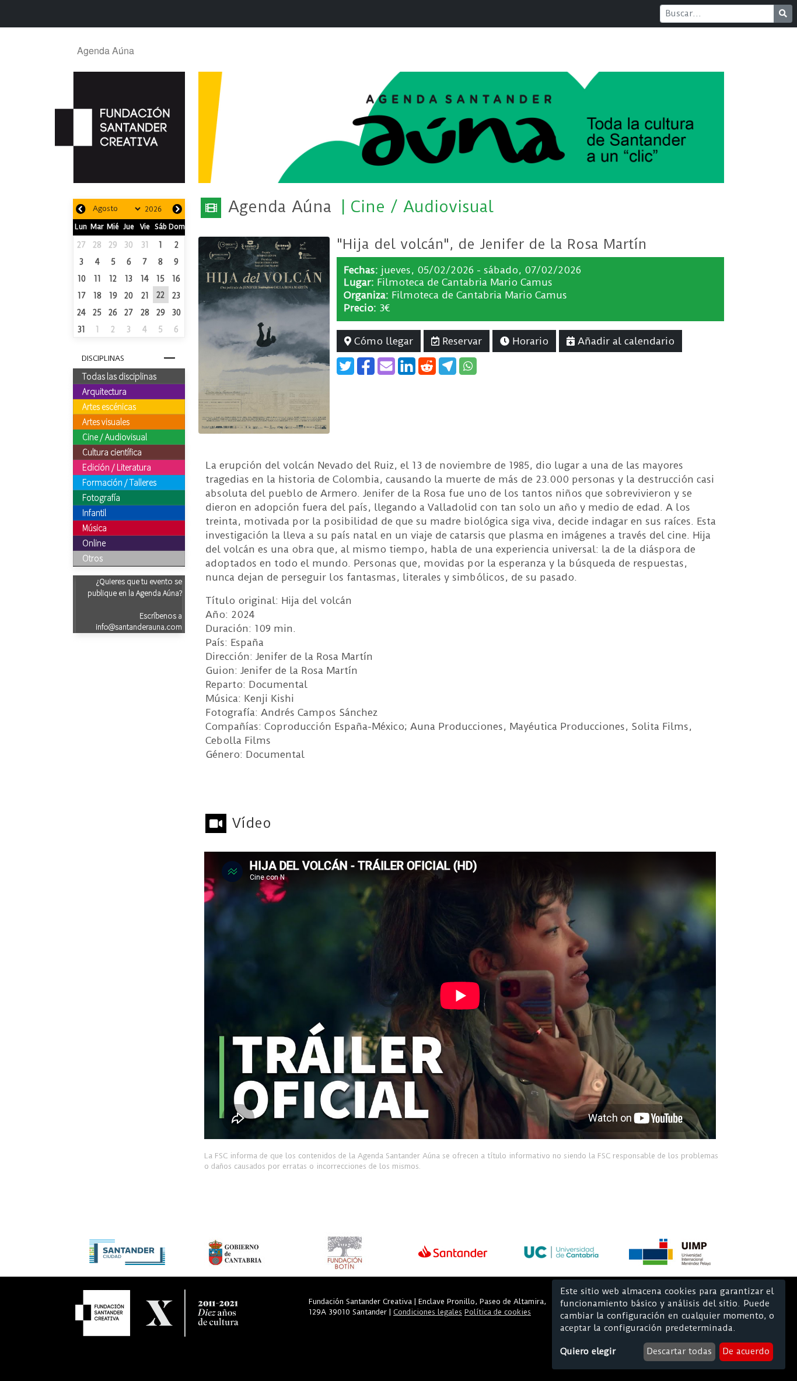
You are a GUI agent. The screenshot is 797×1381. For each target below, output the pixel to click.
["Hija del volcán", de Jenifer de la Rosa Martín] (264, 334)
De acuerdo (746, 1351)
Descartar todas (679, 1351)
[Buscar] (783, 14)
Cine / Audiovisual (114, 436)
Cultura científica (112, 452)
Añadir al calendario (624, 341)
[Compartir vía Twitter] (345, 366)
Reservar (460, 341)
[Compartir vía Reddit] (427, 366)
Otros (92, 558)
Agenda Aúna (105, 50)
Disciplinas (103, 358)
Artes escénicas (109, 406)
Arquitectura (104, 391)
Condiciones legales (427, 1312)
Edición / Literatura (116, 467)
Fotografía (101, 497)
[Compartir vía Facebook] (366, 366)
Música (94, 527)
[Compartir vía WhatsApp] (468, 366)
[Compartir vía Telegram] (447, 366)
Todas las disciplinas (119, 376)
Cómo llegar (382, 341)
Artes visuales (106, 421)
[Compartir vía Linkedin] (406, 366)
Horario (528, 341)
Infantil (94, 512)
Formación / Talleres (119, 482)
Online (94, 543)
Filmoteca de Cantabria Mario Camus (465, 282)
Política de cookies (497, 1312)
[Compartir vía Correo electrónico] (386, 366)
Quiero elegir (588, 1351)
